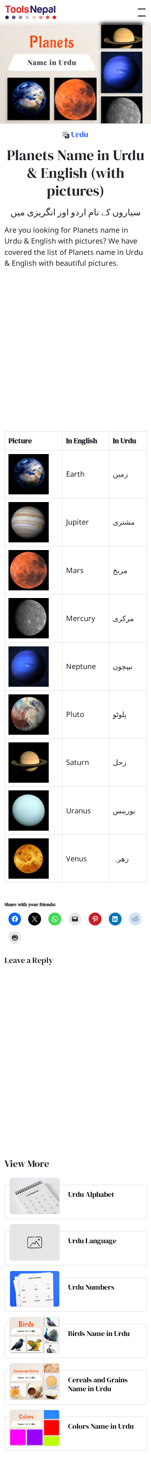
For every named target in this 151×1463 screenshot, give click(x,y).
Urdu (79, 134)
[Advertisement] (75, 355)
